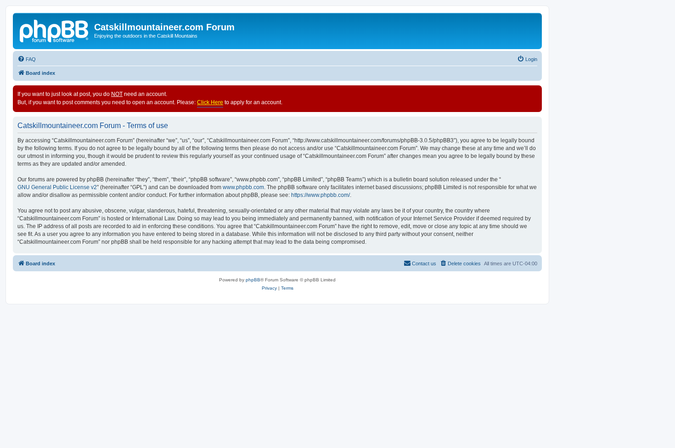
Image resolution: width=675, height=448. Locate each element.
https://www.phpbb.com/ (320, 195)
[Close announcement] (534, 92)
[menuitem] (26, 59)
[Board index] (54, 30)
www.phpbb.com (243, 187)
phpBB (253, 279)
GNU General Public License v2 (57, 187)
